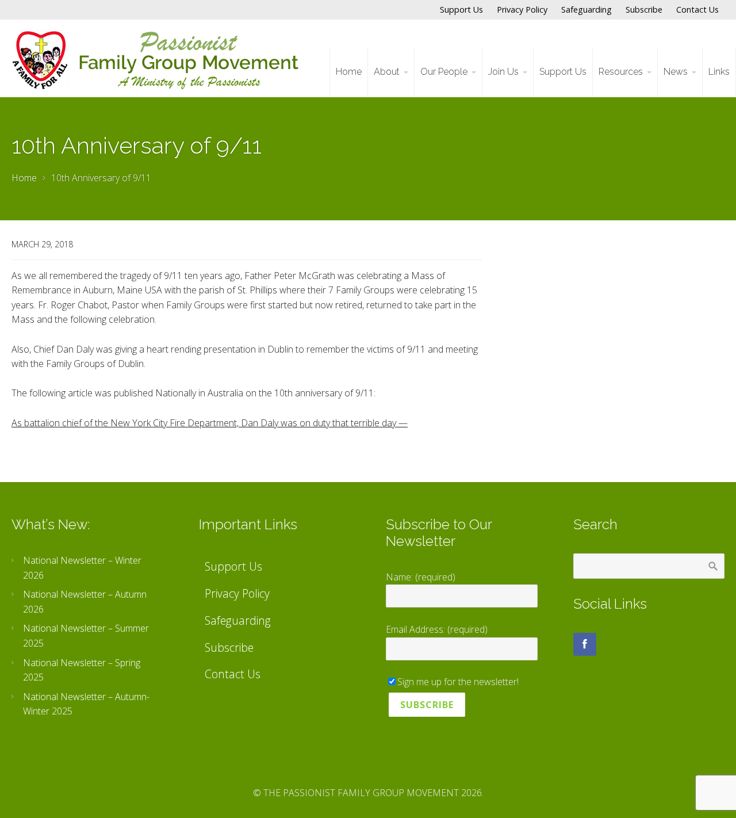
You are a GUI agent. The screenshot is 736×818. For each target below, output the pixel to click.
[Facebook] (584, 644)
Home (24, 177)
